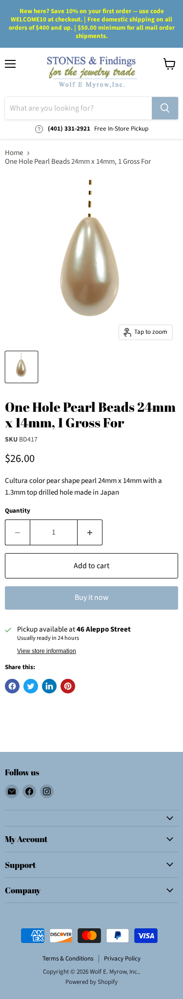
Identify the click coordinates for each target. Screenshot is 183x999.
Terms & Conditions (67, 958)
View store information (46, 651)
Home (14, 153)
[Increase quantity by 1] (90, 532)
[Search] (165, 108)
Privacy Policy (122, 958)
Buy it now (91, 597)
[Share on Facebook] (12, 686)
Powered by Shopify (91, 982)
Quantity (17, 511)
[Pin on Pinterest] (68, 686)
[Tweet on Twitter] (30, 686)
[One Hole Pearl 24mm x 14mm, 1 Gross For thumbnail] (21, 367)
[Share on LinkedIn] (49, 686)
